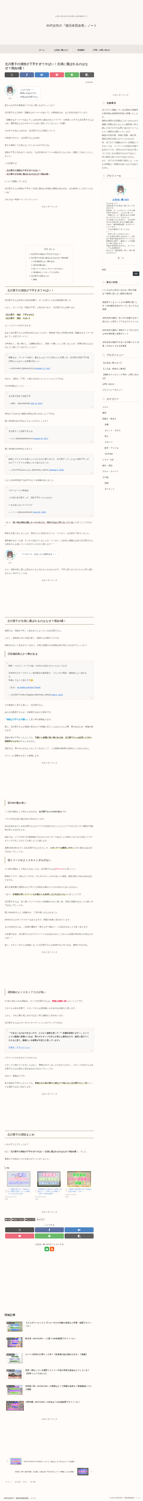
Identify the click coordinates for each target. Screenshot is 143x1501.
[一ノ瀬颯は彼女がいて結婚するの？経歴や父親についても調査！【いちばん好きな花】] (19, 1179)
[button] (87, 74)
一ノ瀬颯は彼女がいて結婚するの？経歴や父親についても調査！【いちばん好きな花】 (19, 1191)
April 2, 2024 (57, 695)
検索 (104, 270)
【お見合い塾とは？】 (112, 363)
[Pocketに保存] (57, 74)
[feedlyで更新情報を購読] (47, 1249)
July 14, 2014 (36, 403)
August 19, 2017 (41, 438)
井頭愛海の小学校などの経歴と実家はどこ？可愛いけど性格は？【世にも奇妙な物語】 (50, 1191)
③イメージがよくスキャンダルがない (48, 269)
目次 (46, 249)
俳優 (8, 1219)
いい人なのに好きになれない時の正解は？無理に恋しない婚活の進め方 (119, 292)
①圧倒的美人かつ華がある (44, 261)
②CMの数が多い (40, 265)
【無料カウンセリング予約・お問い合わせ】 (120, 376)
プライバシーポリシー (112, 390)
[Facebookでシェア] (27, 74)
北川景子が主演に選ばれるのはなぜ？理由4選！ (50, 258)
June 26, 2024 (39, 512)
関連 (35, 279)
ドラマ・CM (31, 1219)
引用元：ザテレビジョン (19, 1047)
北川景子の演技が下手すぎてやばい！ (46, 254)
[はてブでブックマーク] (42, 74)
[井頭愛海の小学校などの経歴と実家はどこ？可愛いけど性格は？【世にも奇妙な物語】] (49, 1179)
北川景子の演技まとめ (40, 276)
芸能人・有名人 (18, 1219)
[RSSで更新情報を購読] (52, 1249)
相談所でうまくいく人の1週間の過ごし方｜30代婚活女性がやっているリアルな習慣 (120, 306)
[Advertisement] (49, 224)
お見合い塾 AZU (121, 199)
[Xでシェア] (12, 74)
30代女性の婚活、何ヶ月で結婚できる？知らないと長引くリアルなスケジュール (120, 320)
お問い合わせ (108, 384)
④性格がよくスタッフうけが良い (46, 272)
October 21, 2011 (42, 368)
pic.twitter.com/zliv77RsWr (29, 687)
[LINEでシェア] (72, 74)
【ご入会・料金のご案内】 (114, 369)
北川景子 (41, 1219)
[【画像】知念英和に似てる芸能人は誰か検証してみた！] (79, 1179)
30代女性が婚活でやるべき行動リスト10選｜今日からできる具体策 (120, 344)
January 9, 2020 (56, 470)
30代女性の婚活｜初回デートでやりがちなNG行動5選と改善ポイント (120, 332)
